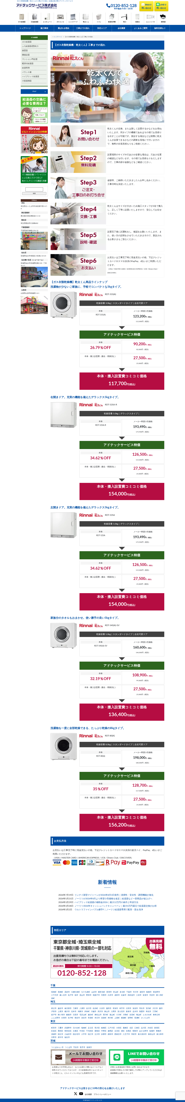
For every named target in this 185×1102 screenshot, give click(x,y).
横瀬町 (123, 1018)
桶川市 (67, 1011)
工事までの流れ (83, 28)
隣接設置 (26, 55)
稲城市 (152, 1031)
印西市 (103, 995)
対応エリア (102, 28)
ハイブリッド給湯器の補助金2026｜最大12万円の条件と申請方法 (106, 902)
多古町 (122, 992)
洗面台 (137, 22)
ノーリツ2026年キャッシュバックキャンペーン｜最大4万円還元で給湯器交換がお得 (116, 906)
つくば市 (68, 1047)
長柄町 (60, 992)
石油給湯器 (34, 22)
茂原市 (67, 992)
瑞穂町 (84, 1028)
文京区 (117, 1031)
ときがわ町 (147, 1015)
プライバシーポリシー (102, 1094)
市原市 (152, 995)
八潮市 (82, 1008)
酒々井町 (159, 995)
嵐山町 (112, 1015)
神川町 (110, 1018)
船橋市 (149, 992)
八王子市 (126, 1034)
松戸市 (70, 995)
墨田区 (60, 1031)
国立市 (60, 1034)
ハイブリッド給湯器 (30, 77)
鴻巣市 (80, 1011)
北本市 (73, 1011)
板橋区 (103, 1028)
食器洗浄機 (112, 22)
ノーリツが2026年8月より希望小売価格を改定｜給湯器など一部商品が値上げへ (113, 899)
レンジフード (73, 22)
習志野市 (156, 992)
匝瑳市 (109, 992)
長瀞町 (137, 1018)
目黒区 (128, 1031)
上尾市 (60, 1011)
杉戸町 (70, 1018)
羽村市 (134, 1034)
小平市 (84, 1034)
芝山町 (115, 992)
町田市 (53, 1028)
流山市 (82, 995)
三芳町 (155, 1011)
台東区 (75, 1031)
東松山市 (98, 1015)
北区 (131, 1028)
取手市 (82, 1047)
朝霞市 (142, 1011)
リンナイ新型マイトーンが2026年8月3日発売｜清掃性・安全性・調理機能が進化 (114, 895)
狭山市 (107, 1011)
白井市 (110, 995)
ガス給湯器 (21, 22)
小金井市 (68, 1034)
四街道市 (131, 995)
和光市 (148, 1011)
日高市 (75, 1015)
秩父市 (53, 1008)
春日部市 (68, 1008)
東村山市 (151, 1034)
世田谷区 (68, 1031)
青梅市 (158, 1031)
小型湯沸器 (27, 81)
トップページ (25, 28)
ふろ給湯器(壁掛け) (30, 46)
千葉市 (129, 992)
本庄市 (97, 1018)
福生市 (67, 1037)
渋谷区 (150, 1028)
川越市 (93, 1011)
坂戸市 (53, 1015)
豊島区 (97, 1031)
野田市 (88, 995)
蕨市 (161, 1008)
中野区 (103, 1031)
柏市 (76, 995)
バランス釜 (27, 72)
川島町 (125, 1015)
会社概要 (121, 28)
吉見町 (132, 1015)
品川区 (143, 1028)
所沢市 (100, 1011)
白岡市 (64, 1018)
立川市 (97, 1034)
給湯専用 (26, 68)
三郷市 (75, 1008)
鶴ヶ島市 (61, 1015)
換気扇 (163, 22)
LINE (161, 6)
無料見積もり (160, 28)
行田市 (128, 1008)
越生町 (90, 1015)
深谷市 (84, 1018)
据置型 (25, 51)
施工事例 (44, 28)
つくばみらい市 (57, 1047)
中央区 (82, 1031)
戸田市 (53, 1011)
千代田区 (89, 1031)
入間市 (113, 1011)
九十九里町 (85, 992)
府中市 (60, 1037)
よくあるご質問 (140, 28)
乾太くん (86, 22)
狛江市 (90, 1034)
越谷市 (60, 1008)
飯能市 (69, 1015)
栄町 (53, 998)
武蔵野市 (68, 1028)
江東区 (137, 1028)
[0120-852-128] (107, 958)
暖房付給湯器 (27, 64)
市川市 (135, 992)
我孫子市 (96, 995)
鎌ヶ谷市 (63, 995)
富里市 (145, 995)
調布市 (110, 1034)
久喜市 (102, 1008)
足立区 (90, 1028)
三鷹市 (60, 1028)
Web (146, 6)
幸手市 (122, 1008)
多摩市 (103, 1034)
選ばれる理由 (63, 28)
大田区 (118, 1028)
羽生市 (142, 1008)
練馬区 (110, 1031)
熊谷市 (77, 1018)
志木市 (135, 1011)
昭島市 (135, 1031)
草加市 (115, 1008)
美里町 (103, 1018)
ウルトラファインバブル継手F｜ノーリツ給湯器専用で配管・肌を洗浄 (109, 910)
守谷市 (76, 1047)
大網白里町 (75, 992)
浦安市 (142, 992)
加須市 (135, 1008)
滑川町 (105, 1015)
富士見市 (121, 1011)
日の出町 (76, 1028)
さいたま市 (145, 1018)
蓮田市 (108, 1008)
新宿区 (157, 1028)
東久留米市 (142, 1034)
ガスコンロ (60, 22)
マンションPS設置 (30, 59)
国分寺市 (76, 1034)
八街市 (138, 995)
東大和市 (159, 1034)
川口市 (155, 1008)
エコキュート (47, 22)
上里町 (117, 1018)
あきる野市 (143, 1031)
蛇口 (124, 22)
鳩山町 (138, 1015)
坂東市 (89, 1047)
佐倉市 (123, 995)
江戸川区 (111, 1028)
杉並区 (53, 1031)
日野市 (53, 1037)
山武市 (94, 992)
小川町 (118, 1015)
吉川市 (88, 1008)
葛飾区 (125, 1028)
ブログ (34, 91)
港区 (123, 1031)
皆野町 (130, 1018)
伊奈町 (87, 1011)
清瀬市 (53, 1034)
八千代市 (54, 995)
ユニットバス (150, 22)
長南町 (53, 992)
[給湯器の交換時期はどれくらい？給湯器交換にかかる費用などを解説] (34, 110)
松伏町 (95, 1008)
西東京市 (117, 1034)
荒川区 (97, 1028)
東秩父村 (156, 1015)
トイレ (99, 22)
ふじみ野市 (55, 1018)
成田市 (117, 995)
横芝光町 (101, 992)
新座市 (128, 1011)
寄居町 (90, 1018)
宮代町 (148, 1008)
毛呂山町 (83, 1015)
